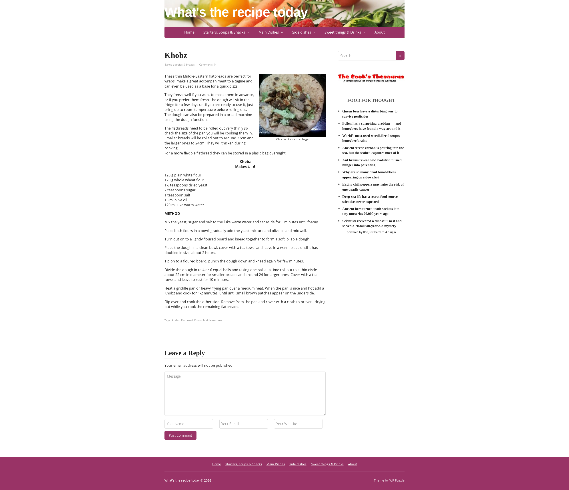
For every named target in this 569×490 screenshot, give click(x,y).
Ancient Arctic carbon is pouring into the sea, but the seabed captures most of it (373, 150)
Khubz (198, 320)
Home (189, 32)
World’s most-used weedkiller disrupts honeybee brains (371, 138)
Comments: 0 (207, 64)
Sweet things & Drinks (343, 32)
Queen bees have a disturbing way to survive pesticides (369, 113)
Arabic (176, 320)
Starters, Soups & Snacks (224, 32)
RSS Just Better (373, 232)
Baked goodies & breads (179, 64)
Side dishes (301, 32)
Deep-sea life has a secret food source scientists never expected (370, 199)
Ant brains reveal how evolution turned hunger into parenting (372, 162)
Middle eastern (212, 320)
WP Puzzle (397, 480)
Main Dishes (268, 32)
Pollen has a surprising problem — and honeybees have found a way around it (371, 126)
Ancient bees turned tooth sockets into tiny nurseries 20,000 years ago (370, 211)
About (380, 32)
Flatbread (187, 320)
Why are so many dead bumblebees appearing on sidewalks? (369, 174)
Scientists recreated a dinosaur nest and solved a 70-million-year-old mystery (372, 223)
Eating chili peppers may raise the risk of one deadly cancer (373, 186)
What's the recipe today (235, 12)
